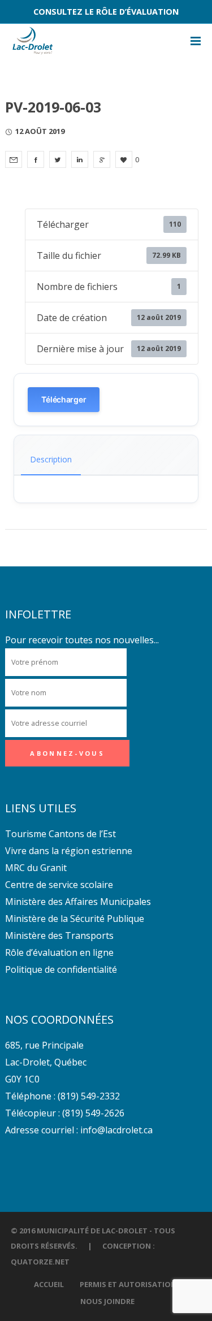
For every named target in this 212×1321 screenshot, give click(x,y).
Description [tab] (51, 459)
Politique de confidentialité (61, 969)
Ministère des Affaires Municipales (78, 901)
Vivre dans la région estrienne (68, 850)
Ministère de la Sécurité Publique (74, 918)
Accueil (49, 1284)
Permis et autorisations (130, 1284)
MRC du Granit (36, 867)
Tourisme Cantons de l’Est (60, 834)
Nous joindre (107, 1301)
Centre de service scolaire (59, 884)
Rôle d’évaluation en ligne (59, 952)
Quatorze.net (40, 1262)
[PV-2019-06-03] (13, 159)
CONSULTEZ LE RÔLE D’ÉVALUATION (106, 11)
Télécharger (63, 399)
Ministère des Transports (59, 935)
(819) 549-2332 (89, 1096)
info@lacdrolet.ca (116, 1130)
